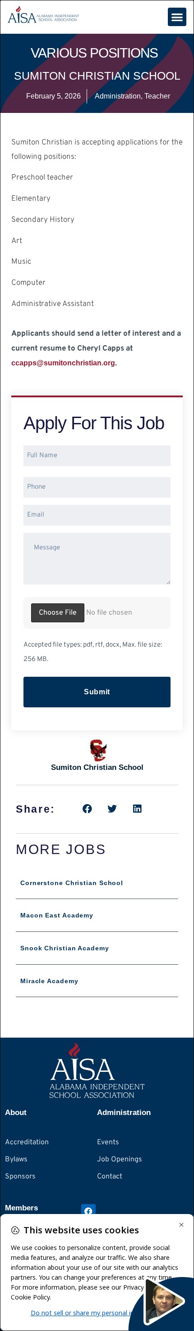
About (16, 1112)
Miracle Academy (49, 981)
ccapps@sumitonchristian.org (63, 363)
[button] (177, 17)
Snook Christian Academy (64, 948)
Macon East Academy (56, 915)
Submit (97, 692)
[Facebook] (88, 1211)
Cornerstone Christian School (71, 882)
